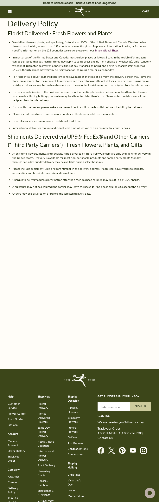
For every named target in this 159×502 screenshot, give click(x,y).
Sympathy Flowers (74, 419)
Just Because (75, 443)
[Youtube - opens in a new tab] (134, 450)
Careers (12, 482)
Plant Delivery (46, 465)
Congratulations (78, 448)
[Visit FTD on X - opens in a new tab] (113, 450)
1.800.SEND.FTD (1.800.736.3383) (120, 433)
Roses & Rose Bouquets (46, 443)
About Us (13, 476)
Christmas (74, 474)
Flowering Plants (44, 473)
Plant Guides (15, 419)
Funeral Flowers (73, 429)
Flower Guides (17, 413)
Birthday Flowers (73, 409)
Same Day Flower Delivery (44, 432)
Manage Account (13, 443)
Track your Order (14, 458)
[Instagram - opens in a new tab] (145, 450)
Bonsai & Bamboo (43, 482)
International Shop (106, 50)
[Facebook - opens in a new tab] (102, 450)
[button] (10, 11)
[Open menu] (10, 11)
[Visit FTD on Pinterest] (124, 450)
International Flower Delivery (46, 455)
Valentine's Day (74, 482)
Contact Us (105, 437)
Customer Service (14, 405)
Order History (16, 450)
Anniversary (75, 454)
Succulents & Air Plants (46, 492)
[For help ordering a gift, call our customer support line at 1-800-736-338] (79, 11)
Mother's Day (76, 496)
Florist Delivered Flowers (44, 418)
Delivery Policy (13, 490)
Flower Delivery (43, 405)
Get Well (73, 437)
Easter (71, 490)
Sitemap (13, 424)
